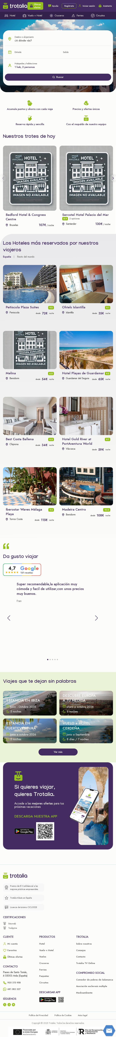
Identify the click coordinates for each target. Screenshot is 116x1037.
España (7, 256)
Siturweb (12, 923)
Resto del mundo (25, 256)
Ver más (58, 752)
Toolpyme (12, 928)
